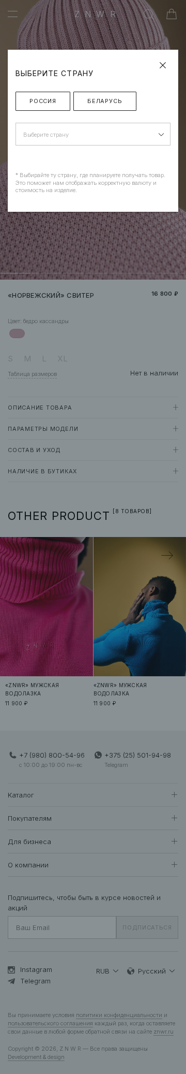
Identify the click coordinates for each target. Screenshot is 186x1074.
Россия (42, 101)
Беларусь (104, 101)
